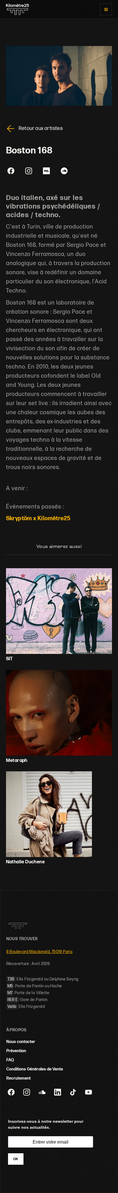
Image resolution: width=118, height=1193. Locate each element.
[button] (106, 9)
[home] (17, 9)
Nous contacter (20, 1041)
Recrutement (18, 1078)
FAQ (10, 1060)
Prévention (16, 1050)
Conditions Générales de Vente (34, 1069)
